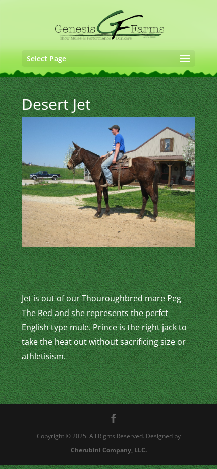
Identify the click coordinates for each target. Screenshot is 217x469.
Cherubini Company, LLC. (109, 450)
